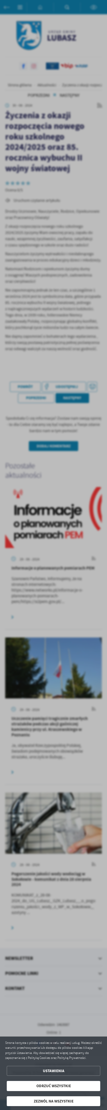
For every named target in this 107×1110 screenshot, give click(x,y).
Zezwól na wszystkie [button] (53, 1101)
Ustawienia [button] (53, 1070)
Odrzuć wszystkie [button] (53, 1085)
